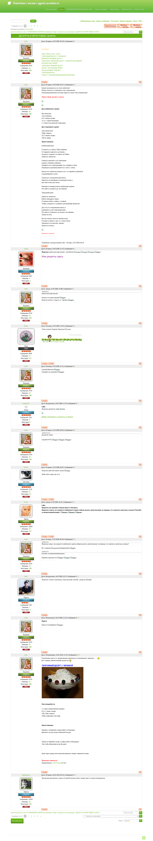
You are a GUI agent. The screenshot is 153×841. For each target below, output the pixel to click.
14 (79, 655)
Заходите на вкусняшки (66, 32)
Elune (27, 29)
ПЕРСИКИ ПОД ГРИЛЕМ (49, 63)
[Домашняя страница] (51, 364)
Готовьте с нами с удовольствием (36, 3)
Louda (26, 249)
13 (78, 618)
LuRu (31, 29)
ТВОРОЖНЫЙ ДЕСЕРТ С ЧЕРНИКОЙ (54, 56)
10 (74, 502)
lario (25, 576)
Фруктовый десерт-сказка (51, 54)
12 (78, 576)
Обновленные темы (88, 21)
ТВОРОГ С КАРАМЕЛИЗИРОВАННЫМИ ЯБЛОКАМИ (58, 75)
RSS (140, 21)
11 (75, 539)
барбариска (26, 775)
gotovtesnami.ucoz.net (18, 32)
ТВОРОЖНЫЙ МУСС (48, 73)
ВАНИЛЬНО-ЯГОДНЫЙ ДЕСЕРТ (52, 59)
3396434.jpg (56, 763)
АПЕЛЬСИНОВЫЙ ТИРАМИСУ (51, 70)
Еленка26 (26, 403)
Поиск (135, 21)
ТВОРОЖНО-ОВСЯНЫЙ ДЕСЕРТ (52, 66)
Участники (114, 21)
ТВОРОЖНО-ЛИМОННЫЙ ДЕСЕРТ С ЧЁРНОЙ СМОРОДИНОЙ (62, 61)
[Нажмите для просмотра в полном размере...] (62, 682)
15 (75, 775)
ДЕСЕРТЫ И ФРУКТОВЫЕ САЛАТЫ (87, 32)
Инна (26, 326)
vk (143, 837)
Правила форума (126, 21)
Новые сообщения (103, 21)
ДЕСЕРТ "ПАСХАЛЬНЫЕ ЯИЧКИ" (52, 68)
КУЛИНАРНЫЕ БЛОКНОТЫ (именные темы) (42, 32)
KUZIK (26, 467)
